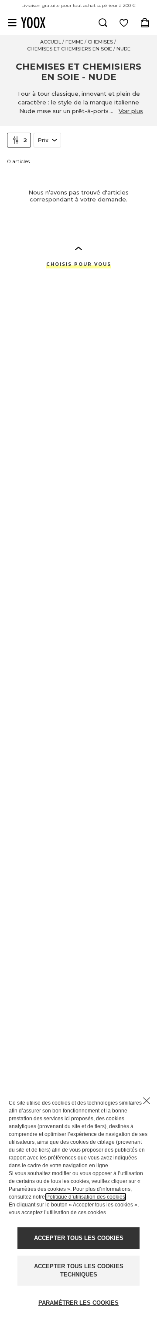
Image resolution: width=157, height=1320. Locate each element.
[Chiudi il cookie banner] (146, 1100)
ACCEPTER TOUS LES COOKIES (78, 1238)
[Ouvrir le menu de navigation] (12, 22)
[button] (78, 248)
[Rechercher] (103, 22)
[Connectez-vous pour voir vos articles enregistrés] (124, 22)
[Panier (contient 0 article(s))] (145, 22)
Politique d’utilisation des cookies (85, 1197)
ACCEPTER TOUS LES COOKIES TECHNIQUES (78, 1270)
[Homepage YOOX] (33, 23)
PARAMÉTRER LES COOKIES (78, 1303)
